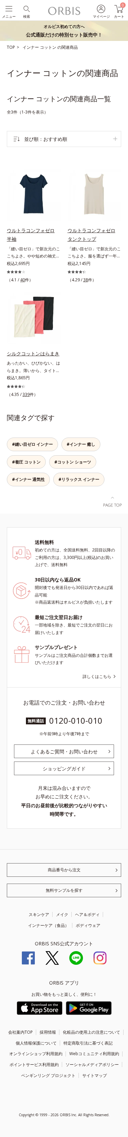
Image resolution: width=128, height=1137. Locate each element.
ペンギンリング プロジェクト (48, 1075)
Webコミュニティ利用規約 (94, 1054)
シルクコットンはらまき (33, 353)
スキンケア (39, 914)
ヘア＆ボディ (87, 914)
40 (22, 280)
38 (85, 280)
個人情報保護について (36, 1043)
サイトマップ (94, 1075)
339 (26, 394)
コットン (48, 47)
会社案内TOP (20, 1032)
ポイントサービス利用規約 (34, 1064)
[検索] (26, 8)
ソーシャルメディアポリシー (92, 1064)
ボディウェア (88, 925)
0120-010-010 (75, 720)
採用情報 (48, 1032)
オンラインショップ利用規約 (35, 1054)
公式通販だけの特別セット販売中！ (64, 31)
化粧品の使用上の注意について (91, 1032)
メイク (62, 914)
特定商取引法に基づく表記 (88, 1043)
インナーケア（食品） (48, 925)
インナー (31, 47)
